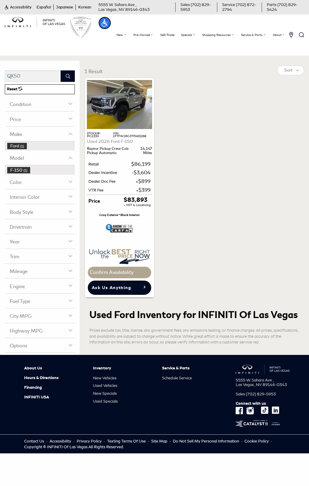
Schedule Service (177, 378)
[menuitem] (41, 146)
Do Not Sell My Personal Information (206, 441)
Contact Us (34, 441)
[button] (18, 7)
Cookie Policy (257, 441)
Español (44, 7)
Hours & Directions (41, 377)
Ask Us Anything (111, 287)
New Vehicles (104, 378)
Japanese (64, 7)
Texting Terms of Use (126, 441)
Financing (33, 387)
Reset (12, 89)
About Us (33, 368)
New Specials (105, 393)
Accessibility (60, 441)
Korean (84, 7)
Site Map (159, 441)
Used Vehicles (105, 385)
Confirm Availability (111, 272)
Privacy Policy (89, 441)
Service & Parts (176, 368)
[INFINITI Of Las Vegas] (35, 21)
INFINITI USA (36, 397)
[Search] (68, 76)
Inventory (102, 368)
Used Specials (105, 401)
